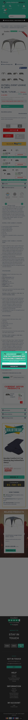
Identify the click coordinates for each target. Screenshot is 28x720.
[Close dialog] (26, 352)
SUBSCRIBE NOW (14, 366)
